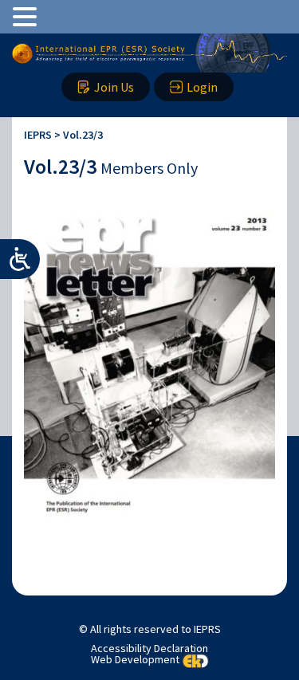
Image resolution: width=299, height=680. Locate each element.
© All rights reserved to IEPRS (150, 629)
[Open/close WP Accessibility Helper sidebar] (20, 259)
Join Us (114, 87)
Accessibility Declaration (149, 648)
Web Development (135, 660)
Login (202, 87)
